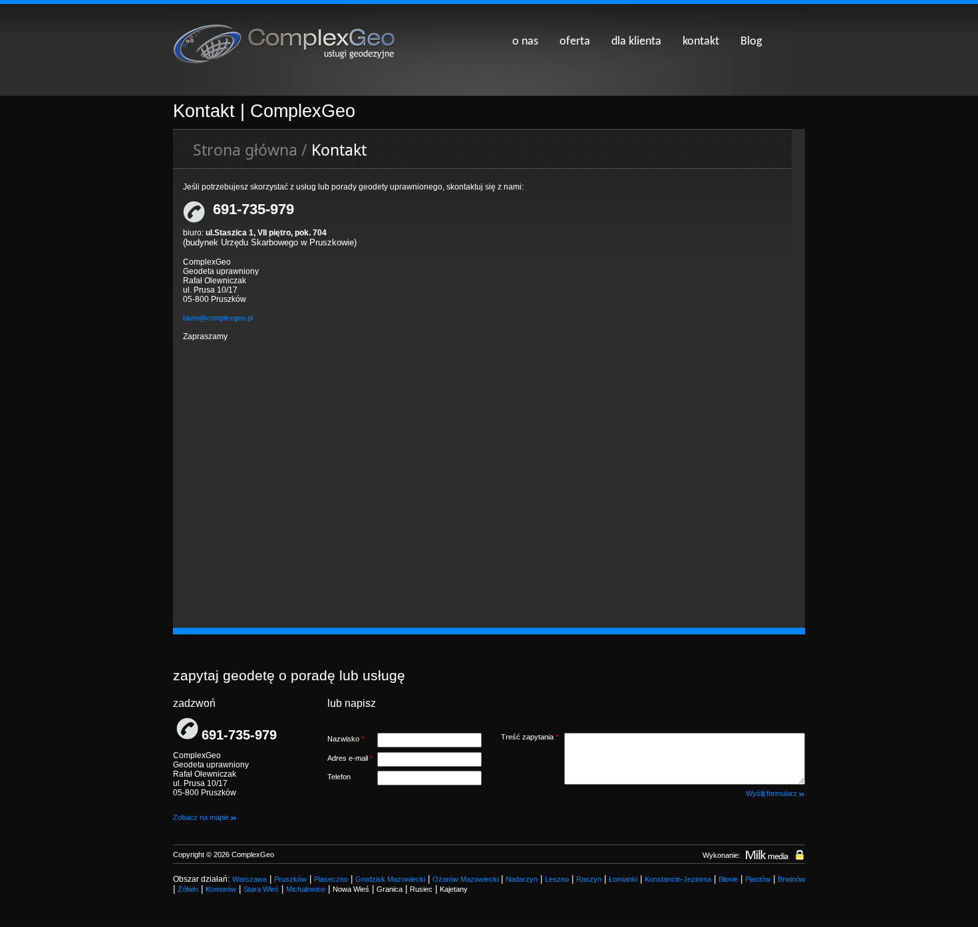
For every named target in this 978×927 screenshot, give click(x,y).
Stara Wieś (261, 889)
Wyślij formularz (772, 793)
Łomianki (623, 879)
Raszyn (588, 879)
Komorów (221, 889)
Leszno (557, 879)
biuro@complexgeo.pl (218, 318)
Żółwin (188, 889)
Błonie (728, 879)
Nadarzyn (522, 879)
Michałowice (305, 889)
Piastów (757, 879)
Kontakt (339, 149)
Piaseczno (331, 879)
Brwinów (791, 879)
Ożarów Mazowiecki (465, 879)
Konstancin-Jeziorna (678, 879)
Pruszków (290, 879)
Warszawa (249, 879)
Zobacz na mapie (202, 817)
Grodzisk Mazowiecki (390, 879)
